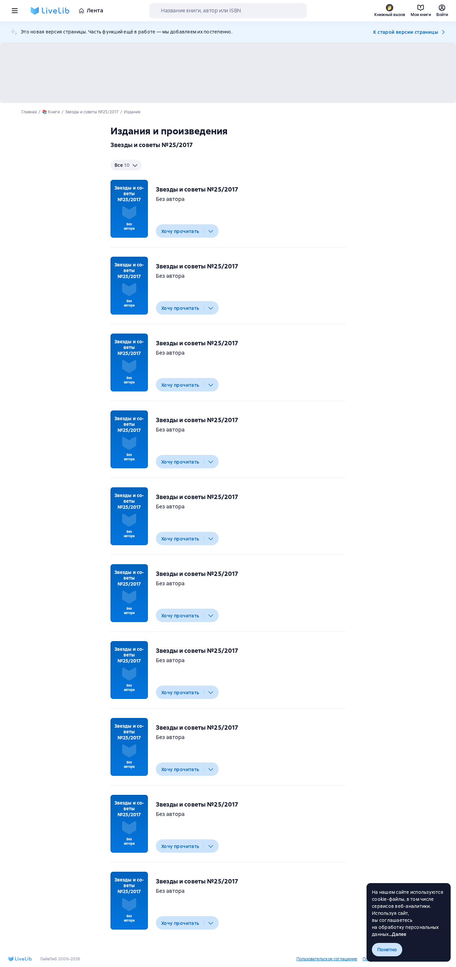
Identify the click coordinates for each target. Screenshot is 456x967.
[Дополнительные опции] (211, 231)
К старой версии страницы (405, 32)
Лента (95, 10)
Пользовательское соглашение (326, 959)
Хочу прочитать (180, 231)
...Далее (398, 934)
